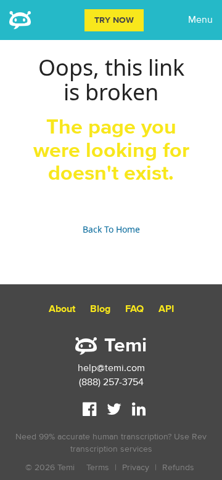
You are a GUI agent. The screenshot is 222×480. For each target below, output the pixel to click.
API (166, 309)
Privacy (135, 467)
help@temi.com (111, 368)
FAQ (134, 309)
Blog (100, 309)
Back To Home (111, 229)
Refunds (178, 467)
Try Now (114, 20)
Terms (97, 467)
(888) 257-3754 (111, 382)
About (62, 309)
